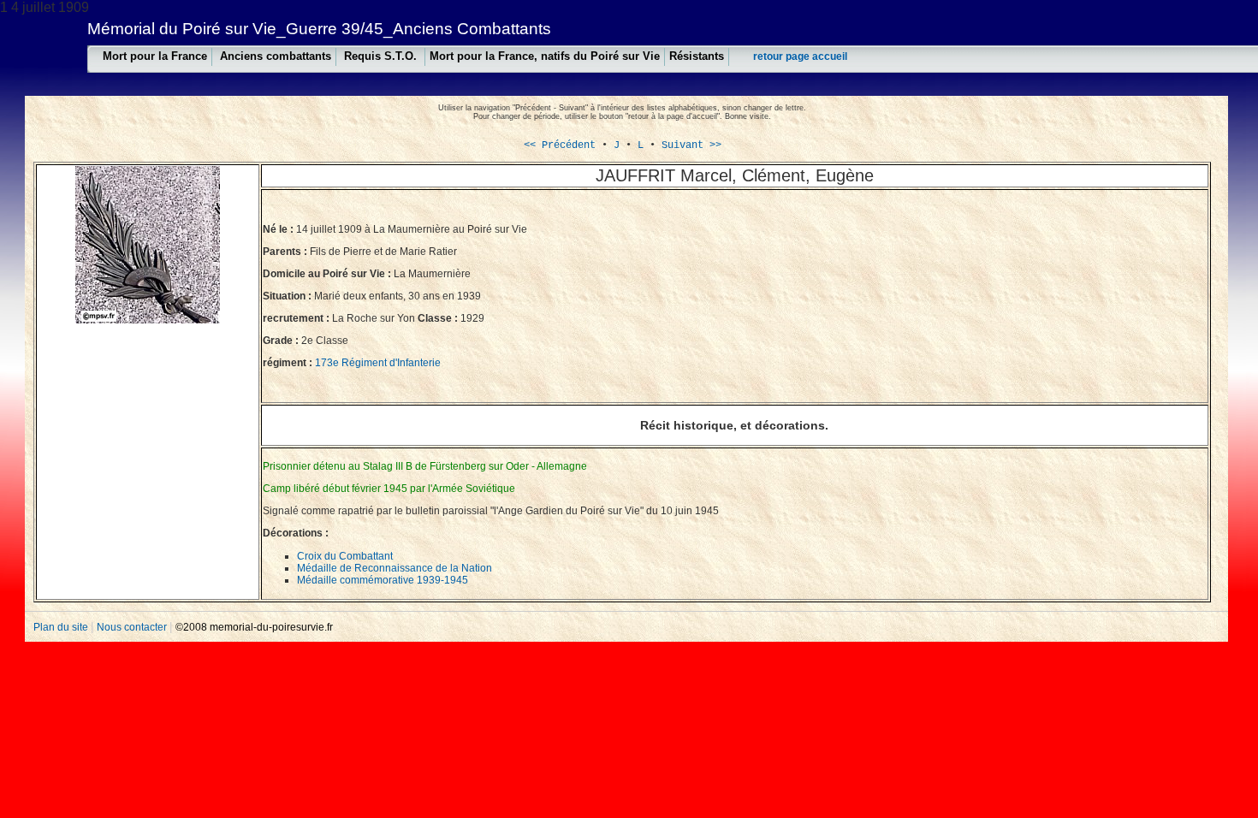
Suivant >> (691, 145)
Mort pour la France (155, 56)
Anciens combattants (275, 56)
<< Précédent (560, 145)
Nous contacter (133, 627)
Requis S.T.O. (382, 56)
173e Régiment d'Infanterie (378, 363)
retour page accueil (800, 56)
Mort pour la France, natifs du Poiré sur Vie (545, 56)
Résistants (696, 56)
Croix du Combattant (345, 556)
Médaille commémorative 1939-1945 (382, 580)
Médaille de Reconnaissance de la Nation (394, 568)
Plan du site (62, 627)
